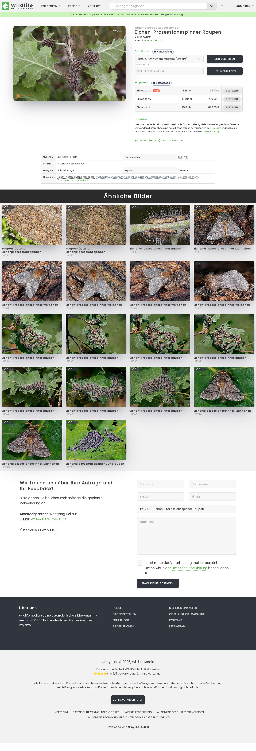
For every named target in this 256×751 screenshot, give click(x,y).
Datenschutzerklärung (189, 568)
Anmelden (242, 6)
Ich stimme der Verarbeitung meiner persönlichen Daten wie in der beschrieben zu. (187, 568)
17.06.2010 (183, 157)
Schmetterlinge (65, 170)
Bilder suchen (123, 626)
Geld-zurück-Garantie (186, 614)
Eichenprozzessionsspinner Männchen (222, 411)
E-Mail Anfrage (212, 131)
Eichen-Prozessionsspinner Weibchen (30, 305)
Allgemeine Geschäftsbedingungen (180, 712)
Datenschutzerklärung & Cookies (96, 712)
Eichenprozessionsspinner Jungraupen (95, 463)
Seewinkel (183, 170)
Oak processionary (188, 176)
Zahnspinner (116, 176)
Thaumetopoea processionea (157, 27)
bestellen (232, 90)
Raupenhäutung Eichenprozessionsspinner (21, 250)
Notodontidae (131, 176)
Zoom (118, 31)
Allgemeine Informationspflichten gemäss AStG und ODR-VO (129, 717)
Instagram (177, 626)
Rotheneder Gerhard (151, 40)
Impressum (61, 712)
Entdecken (49, 6)
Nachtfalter (102, 176)
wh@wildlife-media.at (49, 519)
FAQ (153, 140)
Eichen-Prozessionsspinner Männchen (222, 248)
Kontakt (94, 6)
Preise (72, 6)
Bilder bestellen (124, 614)
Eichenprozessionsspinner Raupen (158, 176)
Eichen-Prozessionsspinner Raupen (178, 32)
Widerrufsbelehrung (138, 712)
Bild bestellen (225, 59)
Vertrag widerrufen (128, 700)
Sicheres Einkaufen (172, 140)
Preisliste (216, 128)
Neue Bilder (121, 620)
